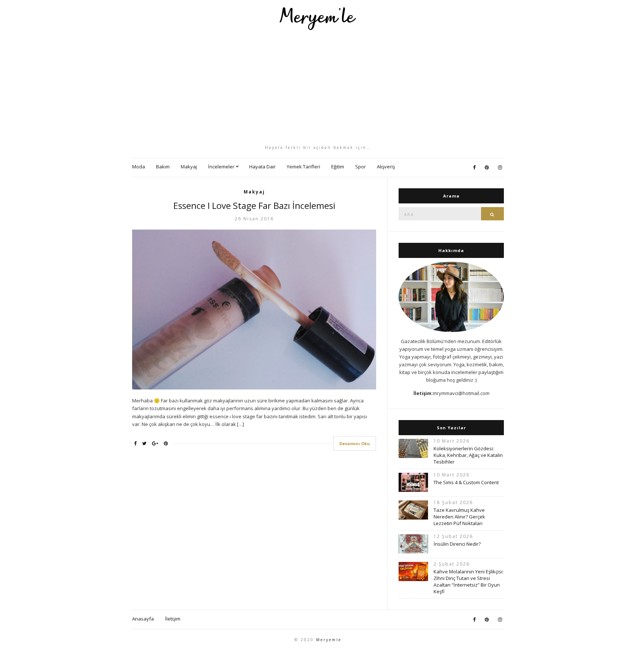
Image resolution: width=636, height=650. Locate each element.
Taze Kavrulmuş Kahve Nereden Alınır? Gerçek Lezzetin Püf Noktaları (459, 517)
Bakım (163, 166)
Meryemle (329, 639)
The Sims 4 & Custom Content (466, 482)
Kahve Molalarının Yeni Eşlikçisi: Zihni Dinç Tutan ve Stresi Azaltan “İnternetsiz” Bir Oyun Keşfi (469, 581)
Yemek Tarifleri (303, 166)
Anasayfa (143, 618)
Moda (138, 166)
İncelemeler (221, 166)
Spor (360, 166)
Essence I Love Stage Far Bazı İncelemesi (254, 205)
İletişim (172, 618)
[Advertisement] (318, 87)
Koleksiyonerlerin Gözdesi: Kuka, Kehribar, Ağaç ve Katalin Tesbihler (468, 455)
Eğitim (337, 166)
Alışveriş (386, 166)
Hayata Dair (262, 166)
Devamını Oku (354, 443)
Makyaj (189, 166)
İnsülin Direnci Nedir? (457, 544)
